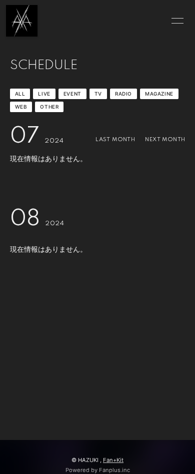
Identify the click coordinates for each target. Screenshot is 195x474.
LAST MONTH (115, 140)
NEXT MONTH (165, 140)
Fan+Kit (113, 459)
